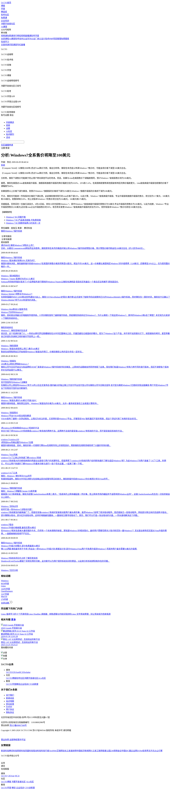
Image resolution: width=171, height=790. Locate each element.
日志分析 (14, 570)
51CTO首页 (6, 3)
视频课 (4, 36)
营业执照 (5, 740)
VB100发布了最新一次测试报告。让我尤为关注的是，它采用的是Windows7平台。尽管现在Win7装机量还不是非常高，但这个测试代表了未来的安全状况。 (69, 419)
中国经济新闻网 (84, 751)
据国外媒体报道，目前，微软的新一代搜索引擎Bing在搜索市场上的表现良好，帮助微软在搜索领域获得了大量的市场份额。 (56, 445)
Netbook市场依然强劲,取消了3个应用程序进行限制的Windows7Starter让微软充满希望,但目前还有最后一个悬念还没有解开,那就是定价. (60, 282)
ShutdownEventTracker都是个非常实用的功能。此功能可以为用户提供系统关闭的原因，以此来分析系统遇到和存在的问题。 (55, 561)
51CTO (9, 672)
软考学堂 (35, 36)
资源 (7, 45)
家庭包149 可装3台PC (19, 400)
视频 (8, 125)
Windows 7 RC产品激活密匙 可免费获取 (23, 220)
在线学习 (5, 42)
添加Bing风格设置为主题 (17, 442)
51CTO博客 (11, 678)
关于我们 (10, 695)
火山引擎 (158, 751)
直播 (23, 45)
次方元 (151, 751)
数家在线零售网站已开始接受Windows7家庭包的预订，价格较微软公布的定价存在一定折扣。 (42, 352)
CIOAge (15, 672)
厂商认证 (39, 39)
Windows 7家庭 (7, 413)
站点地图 (10, 701)
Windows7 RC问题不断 (16, 217)
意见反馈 (10, 704)
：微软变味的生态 (14, 330)
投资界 (145, 751)
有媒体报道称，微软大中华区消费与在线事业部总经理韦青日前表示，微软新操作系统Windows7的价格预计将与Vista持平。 (55, 479)
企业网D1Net (136, 751)
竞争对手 (14, 506)
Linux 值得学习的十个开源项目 (14, 614)
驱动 (11, 525)
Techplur (26, 672)
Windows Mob (7, 309)
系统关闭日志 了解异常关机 (19, 558)
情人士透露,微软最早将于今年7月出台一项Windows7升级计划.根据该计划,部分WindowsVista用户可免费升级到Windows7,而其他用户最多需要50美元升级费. (69, 549)
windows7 (5, 439)
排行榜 (16, 36)
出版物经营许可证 (18, 740)
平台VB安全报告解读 (16, 416)
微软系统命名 (7, 327)
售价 (16, 413)
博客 (3, 6)
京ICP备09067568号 (18, 725)
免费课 (4, 18)
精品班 (4, 12)
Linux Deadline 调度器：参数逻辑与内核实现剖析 (49, 614)
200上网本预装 (15, 364)
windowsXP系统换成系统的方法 (20, 428)
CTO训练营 (33, 684)
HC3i (21, 672)
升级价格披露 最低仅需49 (18, 528)
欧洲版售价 (15, 276)
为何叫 (12, 312)
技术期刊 (10, 134)
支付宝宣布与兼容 (14, 382)
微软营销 (14, 346)
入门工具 (13, 473)
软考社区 (5, 15)
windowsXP (14, 439)
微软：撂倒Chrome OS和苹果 (19, 491)
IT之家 (94, 751)
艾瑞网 (60, 751)
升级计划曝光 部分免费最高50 (20, 546)
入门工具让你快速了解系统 (21, 458)
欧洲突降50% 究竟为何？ (18, 260)
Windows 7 (9, 231)
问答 (11, 45)
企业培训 (5, 21)
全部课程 (5, 39)
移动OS (16, 309)
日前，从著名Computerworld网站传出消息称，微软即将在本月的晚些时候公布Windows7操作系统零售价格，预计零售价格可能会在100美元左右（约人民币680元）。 (73, 248)
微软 (3, 231)
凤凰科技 (29, 751)
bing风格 (14, 455)
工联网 (100, 751)
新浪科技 (5, 751)
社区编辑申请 (7, 145)
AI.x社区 (42, 678)
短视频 (22, 36)
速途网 (74, 751)
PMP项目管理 (55, 39)
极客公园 (107, 751)
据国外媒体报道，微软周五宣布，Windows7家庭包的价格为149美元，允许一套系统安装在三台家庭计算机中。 (50, 403)
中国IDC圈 (126, 751)
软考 (17, 39)
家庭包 (13, 361)
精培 (18, 684)
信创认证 (23, 39)
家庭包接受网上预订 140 (20, 349)
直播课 (28, 36)
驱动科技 (37, 751)
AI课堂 (4, 27)
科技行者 (45, 751)
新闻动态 (10, 698)
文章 (3, 45)
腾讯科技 (13, 751)
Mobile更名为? (16, 294)
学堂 (3, 9)
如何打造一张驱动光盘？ (17, 509)
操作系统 (18, 231)
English (9, 706)
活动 (8, 137)
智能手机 (23, 309)
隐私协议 (10, 712)
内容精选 (10, 122)
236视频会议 (116, 751)
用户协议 (10, 709)
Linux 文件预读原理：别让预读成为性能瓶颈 (91, 614)
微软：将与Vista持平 (16, 476)
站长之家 (67, 751)
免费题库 (65, 39)
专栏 (19, 45)
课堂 (15, 45)
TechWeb (53, 751)
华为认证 (31, 39)
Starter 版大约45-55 (17, 279)
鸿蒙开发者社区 (8, 24)
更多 (13, 619)
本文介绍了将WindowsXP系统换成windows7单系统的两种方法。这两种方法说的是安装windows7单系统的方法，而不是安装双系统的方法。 (62, 431)
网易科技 (21, 751)
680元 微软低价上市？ (18, 245)
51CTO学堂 (11, 684)
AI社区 (9, 131)
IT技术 (46, 39)
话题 (8, 128)
